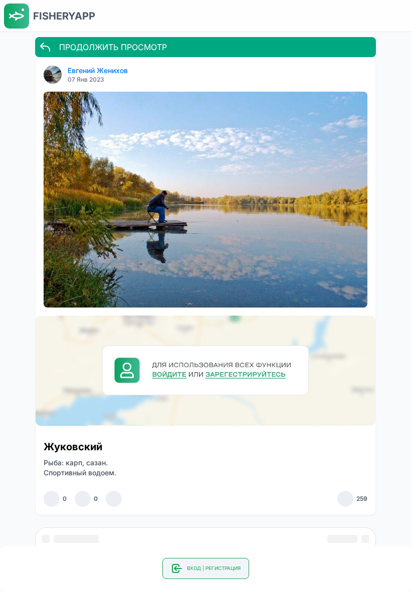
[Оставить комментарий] (83, 499)
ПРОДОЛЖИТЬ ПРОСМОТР (113, 47)
